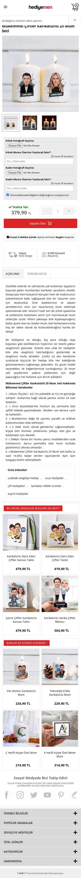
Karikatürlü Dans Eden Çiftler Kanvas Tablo (21, 558)
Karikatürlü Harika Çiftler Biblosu (60, 619)
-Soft (20, 873)
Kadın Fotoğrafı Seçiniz (20, 167)
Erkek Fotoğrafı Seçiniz (19, 140)
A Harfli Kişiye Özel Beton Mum (60, 754)
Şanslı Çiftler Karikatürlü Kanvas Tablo (21, 619)
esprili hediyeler (18, 494)
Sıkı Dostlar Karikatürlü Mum (21, 692)
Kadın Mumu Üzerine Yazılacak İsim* (28, 179)
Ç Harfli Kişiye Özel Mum (21, 752)
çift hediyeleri (16, 486)
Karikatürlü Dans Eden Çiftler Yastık (60, 558)
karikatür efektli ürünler (46, 486)
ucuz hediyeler (54, 478)
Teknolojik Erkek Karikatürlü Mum (60, 692)
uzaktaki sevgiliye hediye (23, 478)
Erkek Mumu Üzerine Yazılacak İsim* (28, 152)
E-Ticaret (29, 873)
